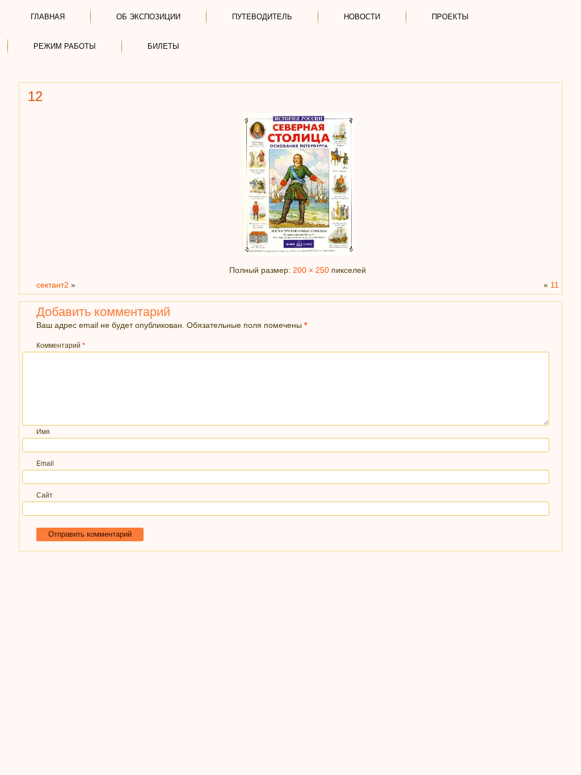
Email (45, 463)
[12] (297, 255)
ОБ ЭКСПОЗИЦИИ (148, 16)
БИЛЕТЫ (163, 46)
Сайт (44, 495)
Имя (43, 432)
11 (554, 284)
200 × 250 (311, 270)
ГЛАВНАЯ (48, 16)
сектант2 (52, 284)
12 (35, 96)
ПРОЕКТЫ (450, 16)
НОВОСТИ (362, 16)
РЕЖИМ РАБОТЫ (64, 46)
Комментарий (60, 345)
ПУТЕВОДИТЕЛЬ (262, 16)
